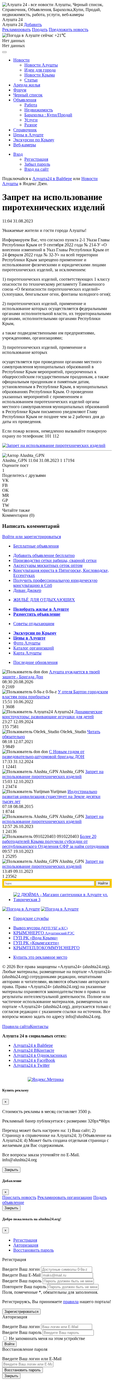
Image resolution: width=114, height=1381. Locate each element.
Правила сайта (16, 1026)
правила (71, 1301)
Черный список (28, 95)
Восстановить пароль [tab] (33, 1250)
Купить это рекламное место (40, 957)
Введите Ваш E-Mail (21, 1275)
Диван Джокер (27, 590)
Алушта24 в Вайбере (33, 1045)
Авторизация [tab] (25, 1245)
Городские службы (31, 918)
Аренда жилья (26, 85)
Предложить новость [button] (68, 29)
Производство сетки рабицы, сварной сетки (55, 560)
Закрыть (11, 1170)
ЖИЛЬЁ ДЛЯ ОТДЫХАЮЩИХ (44, 599)
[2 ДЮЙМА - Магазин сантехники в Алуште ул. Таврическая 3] (62, 899)
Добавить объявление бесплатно (44, 555)
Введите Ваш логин (21, 1269)
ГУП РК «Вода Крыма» (35, 937)
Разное (30, 124)
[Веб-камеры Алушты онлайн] (60, 909)
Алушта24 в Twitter (31, 1065)
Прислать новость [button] (19, 1197)
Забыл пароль (37, 164)
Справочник (25, 129)
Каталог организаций (33, 648)
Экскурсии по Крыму (33, 139)
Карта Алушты (27, 653)
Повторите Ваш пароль (24, 1286)
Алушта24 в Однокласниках (40, 1055)
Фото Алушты (26, 643)
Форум (19, 90)
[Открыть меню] (4, 52)
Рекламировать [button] (16, 29)
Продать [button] (40, 29)
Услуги (31, 119)
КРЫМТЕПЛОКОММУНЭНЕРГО (46, 947)
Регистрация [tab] (25, 1240)
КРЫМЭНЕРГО (43, 932)
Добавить (33, 24)
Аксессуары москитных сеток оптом (47, 565)
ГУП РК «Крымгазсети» (36, 942)
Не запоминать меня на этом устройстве (46, 1338)
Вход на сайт (36, 169)
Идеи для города (40, 70)
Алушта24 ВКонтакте (33, 1050)
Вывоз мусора (40, 927)
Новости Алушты (41, 65)
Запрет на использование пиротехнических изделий (52, 774)
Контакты (39, 1026)
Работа (30, 105)
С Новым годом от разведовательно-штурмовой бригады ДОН (43, 754)
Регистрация (36, 159)
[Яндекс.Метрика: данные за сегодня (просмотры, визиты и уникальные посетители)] (46, 1079)
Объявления (24, 100)
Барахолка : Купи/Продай (48, 114)
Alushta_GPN (14, 460)
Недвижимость (38, 110)
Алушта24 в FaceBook (34, 1060)
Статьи (31, 80)
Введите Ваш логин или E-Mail (31, 1358)
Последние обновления (35, 662)
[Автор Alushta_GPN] (23, 455)
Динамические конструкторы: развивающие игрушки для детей (52, 714)
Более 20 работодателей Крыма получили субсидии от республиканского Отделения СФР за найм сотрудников (55, 841)
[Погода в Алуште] (21, 909)
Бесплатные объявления (36, 546)
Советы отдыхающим (33, 623)
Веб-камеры (24, 144)
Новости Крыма (39, 75)
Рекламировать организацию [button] (64, 1197)
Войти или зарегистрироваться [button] (31, 536)
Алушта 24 (12, 24)
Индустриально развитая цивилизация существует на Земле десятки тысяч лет (51, 796)
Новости (21, 60)
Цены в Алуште (28, 134)
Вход (18, 154)
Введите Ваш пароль (22, 1280)
